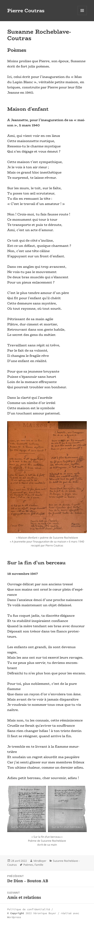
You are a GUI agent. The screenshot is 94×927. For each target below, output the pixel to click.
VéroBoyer (39, 861)
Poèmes (28, 865)
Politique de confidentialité (28, 909)
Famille (39, 865)
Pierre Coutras (26, 10)
